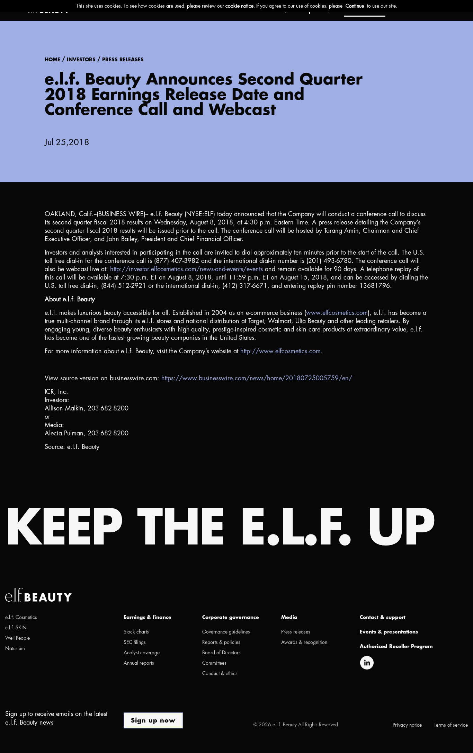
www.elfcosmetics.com (337, 313)
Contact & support (382, 617)
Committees (214, 663)
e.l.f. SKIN (16, 627)
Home (52, 60)
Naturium (15, 648)
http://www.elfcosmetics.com (280, 351)
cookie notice (239, 5)
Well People (17, 638)
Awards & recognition (304, 642)
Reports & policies (221, 642)
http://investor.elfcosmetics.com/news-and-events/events (186, 269)
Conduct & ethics (220, 673)
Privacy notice (407, 725)
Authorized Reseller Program (396, 646)
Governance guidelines (226, 631)
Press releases (123, 60)
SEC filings (135, 642)
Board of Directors (221, 652)
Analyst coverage (142, 652)
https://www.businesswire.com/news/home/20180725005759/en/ (256, 378)
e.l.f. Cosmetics (21, 617)
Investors (81, 60)
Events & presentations (389, 631)
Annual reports (139, 663)
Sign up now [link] (153, 720)
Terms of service (451, 725)
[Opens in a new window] (367, 661)
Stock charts (136, 631)
